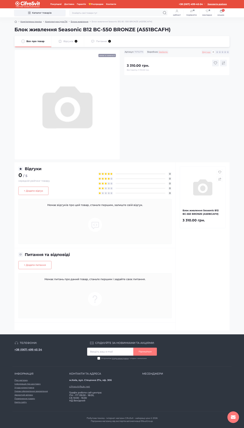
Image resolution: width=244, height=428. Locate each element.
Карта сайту (20, 402)
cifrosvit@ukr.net (79, 386)
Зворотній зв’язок (23, 395)
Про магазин (21, 380)
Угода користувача (120, 358)
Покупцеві (56, 4)
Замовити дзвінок (217, 4)
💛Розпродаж (96, 4)
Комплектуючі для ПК (56, 21)
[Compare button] (223, 63)
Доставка (69, 4)
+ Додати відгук (33, 190)
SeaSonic (163, 52)
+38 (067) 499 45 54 (28, 349)
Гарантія (81, 4)
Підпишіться (145, 351)
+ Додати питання (35, 264)
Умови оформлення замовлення (31, 391)
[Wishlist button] (215, 63)
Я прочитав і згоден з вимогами (124, 358)
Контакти (111, 4)
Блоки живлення (79, 21)
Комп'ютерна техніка (31, 21)
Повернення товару (24, 398)
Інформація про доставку (27, 384)
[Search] (165, 13)
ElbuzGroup (147, 421)
